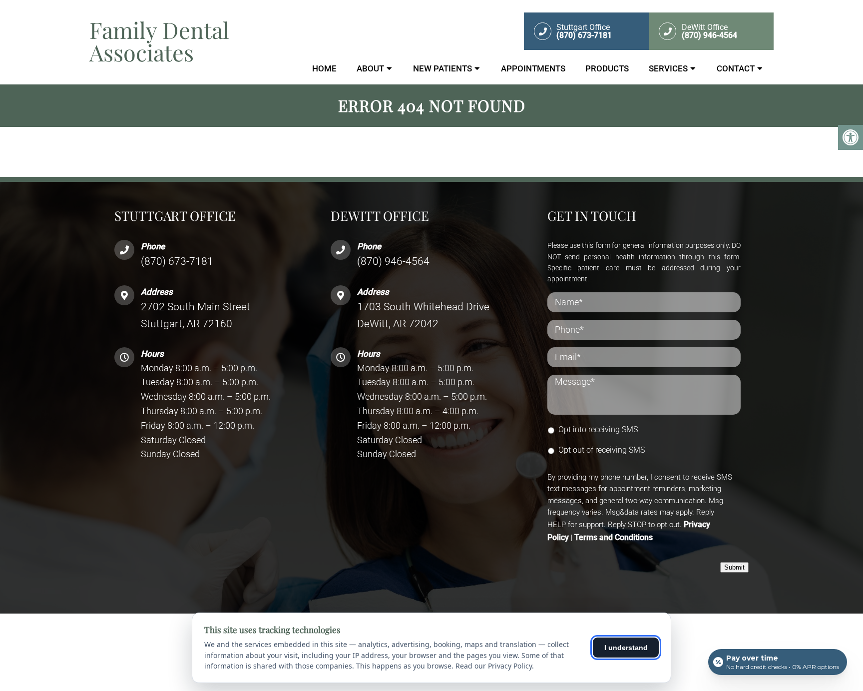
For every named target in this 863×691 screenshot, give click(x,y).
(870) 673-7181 (177, 261)
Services (668, 68)
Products (607, 68)
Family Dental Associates (159, 40)
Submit (734, 567)
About (370, 68)
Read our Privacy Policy (493, 666)
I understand (626, 648)
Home (324, 68)
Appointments (533, 68)
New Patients (442, 68)
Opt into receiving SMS (598, 429)
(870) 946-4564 (393, 261)
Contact (736, 68)
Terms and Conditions (613, 537)
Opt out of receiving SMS (601, 450)
